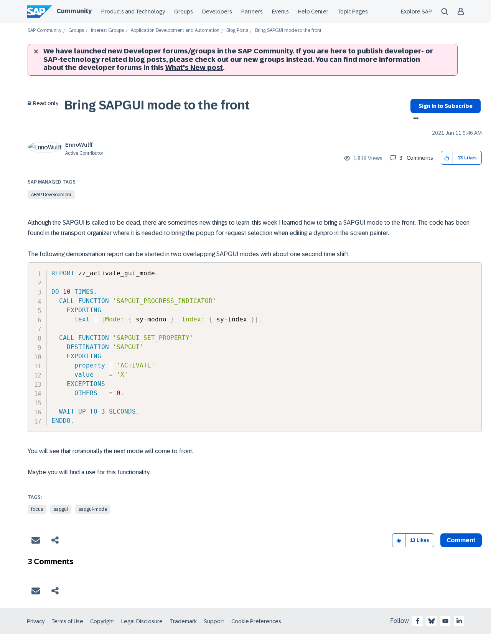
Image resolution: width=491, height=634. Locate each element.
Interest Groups (107, 30)
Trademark (183, 621)
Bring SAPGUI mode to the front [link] (288, 30)
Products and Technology (133, 11)
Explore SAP (416, 11)
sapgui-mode (93, 509)
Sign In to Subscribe (446, 106)
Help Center (313, 11)
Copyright (102, 621)
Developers (217, 11)
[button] (447, 158)
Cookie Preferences (256, 621)
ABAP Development (51, 194)
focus (37, 509)
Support (214, 621)
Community (74, 11)
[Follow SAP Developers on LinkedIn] (459, 621)
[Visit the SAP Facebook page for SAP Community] (418, 621)
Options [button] (414, 119)
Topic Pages (353, 11)
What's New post (194, 67)
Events (280, 11)
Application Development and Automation (175, 30)
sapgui (61, 509)
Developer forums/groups (170, 51)
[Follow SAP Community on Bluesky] (431, 621)
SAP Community (44, 30)
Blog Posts (237, 30)
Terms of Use (67, 621)
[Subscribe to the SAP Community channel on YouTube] (445, 621)
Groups (183, 11)
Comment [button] (461, 540)
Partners (252, 11)
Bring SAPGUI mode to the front (157, 105)
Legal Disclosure (142, 621)
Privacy (35, 621)
